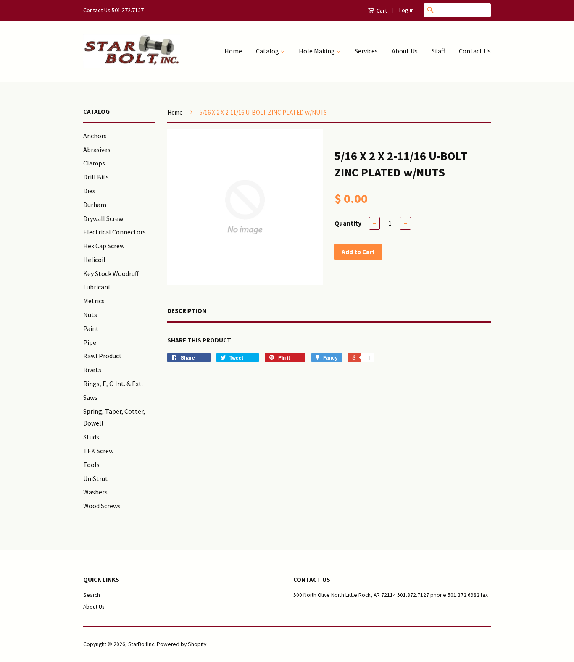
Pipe (89, 342)
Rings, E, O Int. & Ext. (113, 383)
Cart (381, 10)
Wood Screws (102, 506)
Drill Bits (96, 177)
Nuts (90, 314)
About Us (405, 51)
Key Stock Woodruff (111, 273)
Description (186, 311)
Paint (91, 328)
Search (91, 595)
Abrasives (97, 149)
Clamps (94, 163)
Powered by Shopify (181, 644)
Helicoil (94, 259)
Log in (406, 10)
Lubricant (97, 287)
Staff (438, 51)
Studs (91, 437)
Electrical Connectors (114, 232)
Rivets (92, 369)
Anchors (95, 135)
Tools (91, 464)
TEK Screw (98, 451)
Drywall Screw (103, 218)
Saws (90, 397)
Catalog (268, 51)
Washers (95, 492)
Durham (94, 204)
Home (233, 51)
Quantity (347, 223)
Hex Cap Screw (103, 246)
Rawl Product (102, 356)
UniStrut (95, 478)
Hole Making (317, 51)
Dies (89, 191)
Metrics (94, 301)
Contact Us (475, 51)
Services (366, 51)
